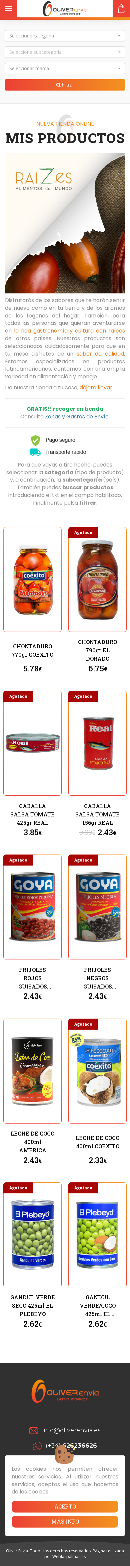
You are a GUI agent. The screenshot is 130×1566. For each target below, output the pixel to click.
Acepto (65, 1506)
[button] (65, 35)
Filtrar (67, 85)
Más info (65, 1521)
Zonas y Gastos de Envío (77, 416)
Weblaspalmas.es (69, 1556)
